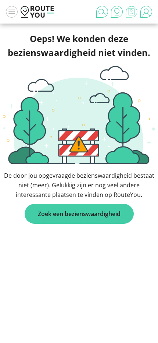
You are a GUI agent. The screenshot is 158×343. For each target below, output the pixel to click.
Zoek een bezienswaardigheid (79, 214)
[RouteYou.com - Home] (37, 12)
